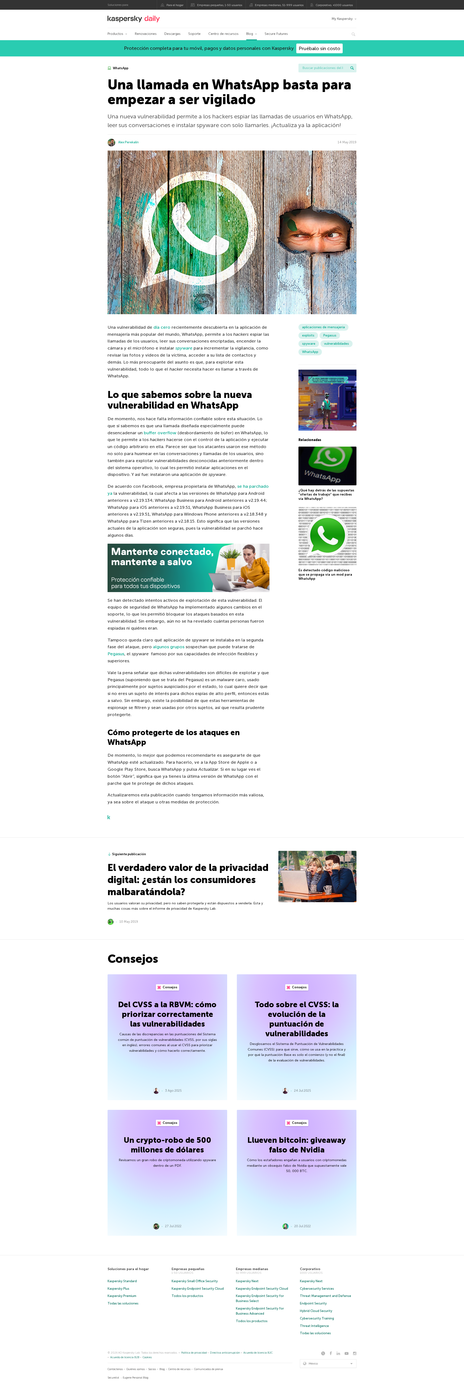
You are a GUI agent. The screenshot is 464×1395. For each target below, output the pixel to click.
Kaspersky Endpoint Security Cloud (198, 1288)
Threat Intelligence (314, 1326)
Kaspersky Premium (122, 1296)
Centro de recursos (223, 34)
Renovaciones (146, 34)
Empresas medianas (252, 1269)
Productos (115, 34)
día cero (161, 327)
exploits (308, 335)
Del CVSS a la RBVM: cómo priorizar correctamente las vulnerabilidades (167, 1014)
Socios (152, 1369)
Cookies (147, 1357)
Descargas (172, 34)
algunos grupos (168, 646)
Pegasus (116, 653)
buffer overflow (160, 432)
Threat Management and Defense (325, 1296)
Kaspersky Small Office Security (195, 1281)
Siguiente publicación (129, 854)
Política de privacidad (194, 1352)
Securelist (113, 1377)
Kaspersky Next (247, 1281)
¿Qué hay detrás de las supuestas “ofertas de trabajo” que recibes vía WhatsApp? (326, 494)
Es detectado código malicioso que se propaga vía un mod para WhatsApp (325, 574)
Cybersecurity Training (317, 1318)
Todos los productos (187, 1296)
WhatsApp (120, 68)
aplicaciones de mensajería (323, 327)
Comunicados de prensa (208, 1369)
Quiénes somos (135, 1369)
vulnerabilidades (336, 344)
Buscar (352, 68)
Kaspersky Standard (122, 1281)
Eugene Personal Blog (135, 1377)
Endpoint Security (313, 1303)
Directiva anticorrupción (225, 1352)
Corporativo (310, 1269)
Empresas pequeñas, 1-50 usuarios (219, 5)
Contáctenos (115, 1369)
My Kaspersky (342, 19)
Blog (249, 34)
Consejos (169, 987)
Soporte (194, 34)
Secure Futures (276, 34)
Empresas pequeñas (188, 1269)
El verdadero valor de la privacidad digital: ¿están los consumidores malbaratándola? (188, 880)
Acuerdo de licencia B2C (258, 1352)
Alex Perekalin (128, 142)
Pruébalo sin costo (319, 48)
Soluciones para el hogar (128, 1269)
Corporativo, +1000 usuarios (334, 5)
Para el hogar (175, 5)
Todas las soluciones (123, 1303)
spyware (183, 348)
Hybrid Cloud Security (316, 1311)
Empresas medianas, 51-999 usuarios (279, 5)
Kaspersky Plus (118, 1288)
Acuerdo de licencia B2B (124, 1357)
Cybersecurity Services (317, 1288)
